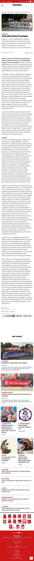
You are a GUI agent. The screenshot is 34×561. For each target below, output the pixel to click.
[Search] (20, 1)
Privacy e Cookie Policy (17, 558)
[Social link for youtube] (30, 1)
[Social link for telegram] (32, 1)
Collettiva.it (17, 536)
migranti (6, 311)
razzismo (12, 311)
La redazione (9, 1)
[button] (25, 53)
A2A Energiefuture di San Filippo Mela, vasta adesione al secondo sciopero (15, 509)
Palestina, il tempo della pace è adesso (14, 363)
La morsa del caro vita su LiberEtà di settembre (8, 458)
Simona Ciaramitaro (21, 431)
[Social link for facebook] (26, 1)
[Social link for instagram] (28, 1)
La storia (17, 556)
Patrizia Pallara (5, 398)
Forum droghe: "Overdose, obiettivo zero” (24, 427)
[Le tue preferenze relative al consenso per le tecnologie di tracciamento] (31, 558)
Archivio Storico (10, 12)
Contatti (3, 1)
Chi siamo (17, 550)
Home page (4, 12)
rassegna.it (17, 12)
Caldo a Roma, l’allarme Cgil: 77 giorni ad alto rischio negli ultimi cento (24, 459)
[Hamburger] (2, 5)
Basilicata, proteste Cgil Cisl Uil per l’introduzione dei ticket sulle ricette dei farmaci (9, 428)
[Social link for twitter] (24, 1)
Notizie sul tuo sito (17, 554)
